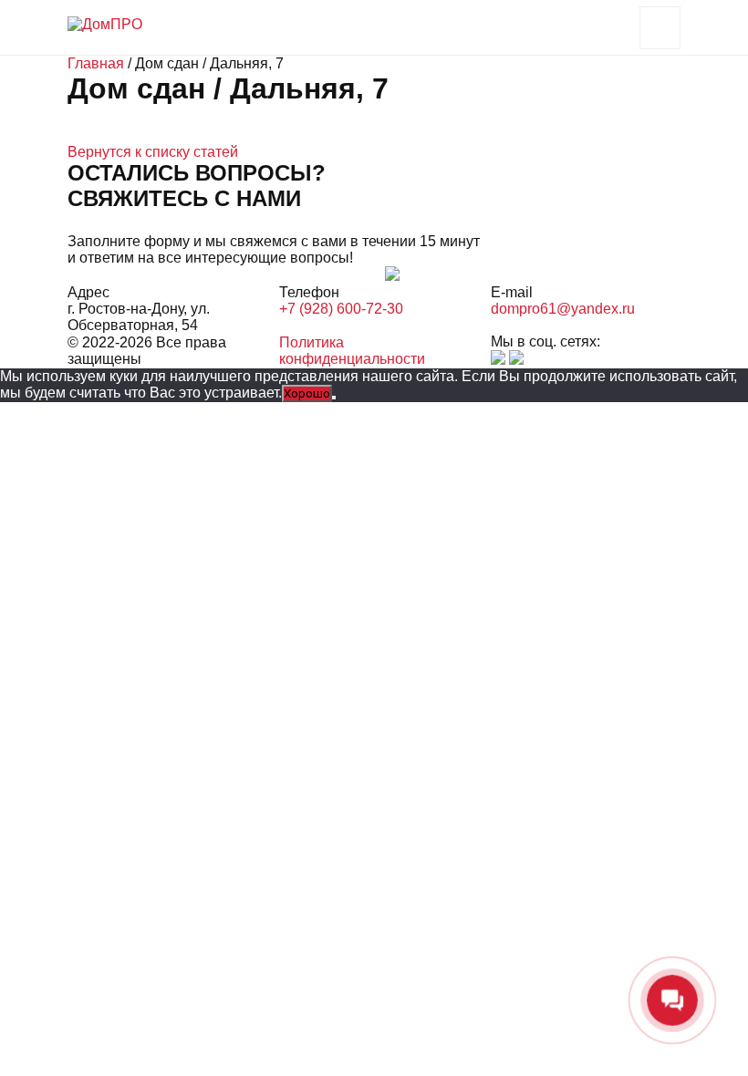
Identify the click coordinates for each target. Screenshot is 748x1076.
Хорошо (307, 393)
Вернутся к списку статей (153, 152)
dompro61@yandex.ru (563, 308)
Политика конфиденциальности (352, 351)
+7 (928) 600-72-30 (341, 308)
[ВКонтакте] (498, 359)
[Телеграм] (516, 359)
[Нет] (334, 397)
